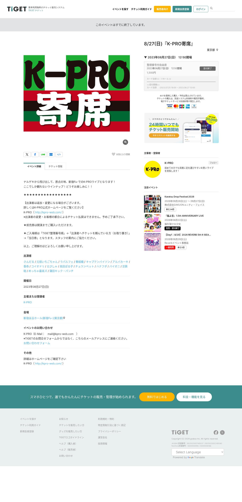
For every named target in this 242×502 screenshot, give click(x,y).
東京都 (211, 50)
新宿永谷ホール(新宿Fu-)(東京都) (43, 318)
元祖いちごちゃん (47, 261)
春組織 (80, 261)
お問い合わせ (66, 455)
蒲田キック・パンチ (61, 271)
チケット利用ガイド (141, 9)
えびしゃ (52, 266)
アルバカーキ (120, 261)
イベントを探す (120, 9)
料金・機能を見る (194, 397)
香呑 (26, 266)
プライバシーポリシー (109, 431)
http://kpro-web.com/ (48, 212)
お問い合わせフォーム (37, 343)
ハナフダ (101, 266)
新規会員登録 (182, 9)
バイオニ (114, 266)
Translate (199, 457)
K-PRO (28, 302)
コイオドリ (37, 266)
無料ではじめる (157, 397)
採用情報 (102, 443)
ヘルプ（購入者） (68, 443)
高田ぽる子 (66, 266)
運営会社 (102, 437)
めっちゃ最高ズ (38, 271)
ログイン (201, 9)
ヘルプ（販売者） (68, 449)
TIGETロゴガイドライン (71, 437)
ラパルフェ (66, 261)
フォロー (213, 163)
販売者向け (162, 9)
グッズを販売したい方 (70, 431)
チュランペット (84, 266)
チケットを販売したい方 (71, 425)
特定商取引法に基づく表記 (112, 425)
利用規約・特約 (106, 418)
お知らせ (63, 418)
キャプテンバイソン (98, 261)
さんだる (29, 261)
